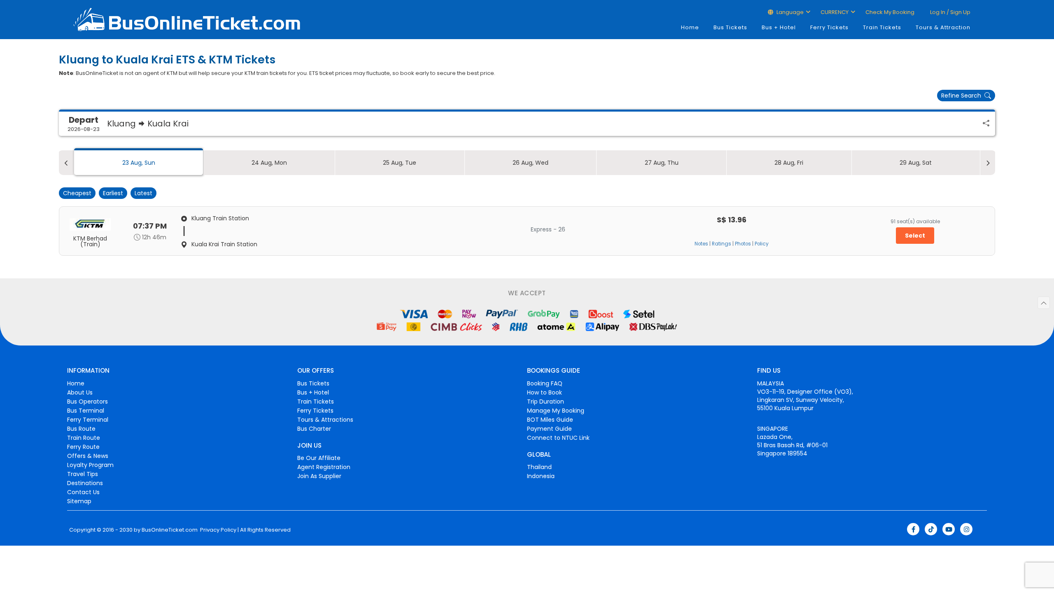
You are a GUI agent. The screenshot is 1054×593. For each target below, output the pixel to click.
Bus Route (81, 429)
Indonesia (541, 476)
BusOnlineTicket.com (169, 530)
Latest (143, 193)
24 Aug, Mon (269, 163)
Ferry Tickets (829, 27)
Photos (743, 243)
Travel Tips (82, 474)
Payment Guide (549, 429)
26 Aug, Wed (530, 163)
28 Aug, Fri (788, 163)
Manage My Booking (555, 410)
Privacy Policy (217, 530)
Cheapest (77, 193)
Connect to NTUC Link (558, 438)
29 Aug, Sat (916, 163)
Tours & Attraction (943, 27)
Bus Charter (314, 429)
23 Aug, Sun (138, 163)
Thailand (539, 467)
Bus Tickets (730, 27)
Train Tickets (882, 27)
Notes (701, 243)
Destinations (85, 483)
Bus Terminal (85, 410)
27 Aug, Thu (662, 163)
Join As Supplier (319, 476)
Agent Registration (323, 467)
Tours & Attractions (325, 420)
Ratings (721, 243)
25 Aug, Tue (399, 163)
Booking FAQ (544, 383)
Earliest (113, 193)
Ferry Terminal (87, 420)
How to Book (544, 392)
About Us (80, 392)
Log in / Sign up (949, 12)
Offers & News (87, 456)
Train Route (83, 438)
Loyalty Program (90, 465)
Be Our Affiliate (318, 458)
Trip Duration (545, 401)
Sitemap (79, 501)
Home (690, 27)
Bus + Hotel (779, 27)
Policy (762, 243)
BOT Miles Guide (550, 420)
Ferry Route (83, 447)
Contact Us (83, 492)
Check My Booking (889, 12)
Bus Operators (87, 401)
